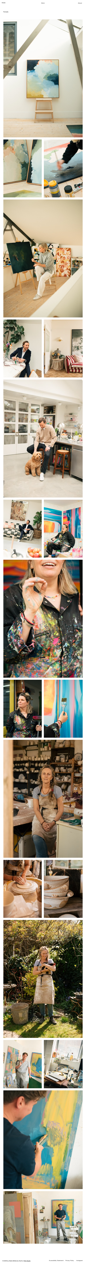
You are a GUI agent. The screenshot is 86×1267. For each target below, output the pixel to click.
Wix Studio (27, 1261)
